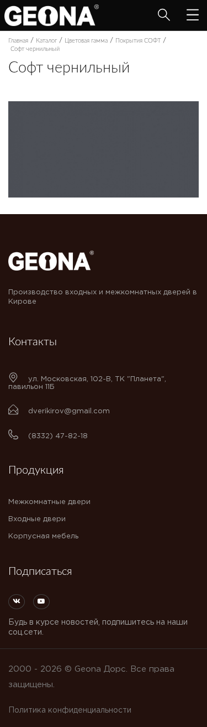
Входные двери (37, 519)
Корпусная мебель (43, 536)
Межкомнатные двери (49, 502)
